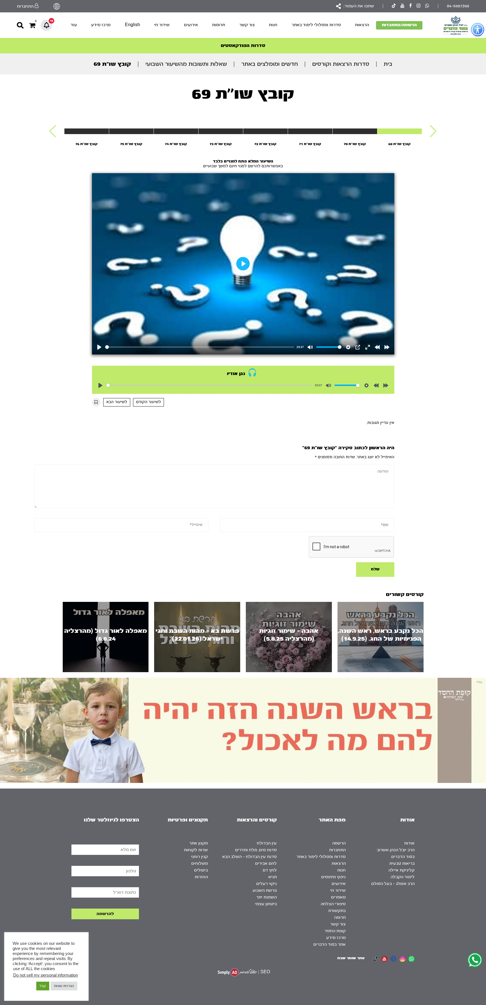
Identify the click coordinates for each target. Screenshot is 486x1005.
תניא (272, 877)
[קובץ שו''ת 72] (265, 131)
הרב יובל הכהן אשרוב (396, 850)
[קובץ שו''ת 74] (176, 131)
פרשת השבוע (265, 890)
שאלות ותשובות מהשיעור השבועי (186, 64)
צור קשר (247, 24)
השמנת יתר (266, 897)
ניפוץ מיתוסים (333, 877)
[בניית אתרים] (237, 972)
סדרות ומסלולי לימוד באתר (316, 24)
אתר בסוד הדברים (329, 944)
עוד (74, 24)
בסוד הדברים (403, 856)
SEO (265, 972)
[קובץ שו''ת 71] (310, 131)
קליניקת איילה (401, 870)
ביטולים (201, 870)
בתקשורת (337, 910)
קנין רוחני (199, 856)
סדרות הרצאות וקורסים (340, 64)
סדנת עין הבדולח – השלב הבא (249, 856)
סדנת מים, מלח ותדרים (256, 850)
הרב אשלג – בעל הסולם (393, 883)
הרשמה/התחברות (399, 24)
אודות (409, 843)
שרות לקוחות (196, 850)
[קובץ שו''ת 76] (86, 131)
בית (388, 64)
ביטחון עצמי (266, 904)
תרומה (340, 917)
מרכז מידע (101, 24)
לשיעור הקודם (148, 402)
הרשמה (339, 843)
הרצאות (362, 24)
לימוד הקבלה (403, 877)
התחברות (337, 850)
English (132, 24)
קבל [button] (43, 986)
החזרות (201, 877)
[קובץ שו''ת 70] (355, 131)
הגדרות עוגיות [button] (64, 986)
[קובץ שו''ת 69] (399, 131)
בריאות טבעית (402, 863)
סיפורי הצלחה (333, 904)
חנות (273, 24)
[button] (433, 131)
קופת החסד (335, 931)
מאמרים (338, 897)
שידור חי (162, 24)
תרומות (218, 24)
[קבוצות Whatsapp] (427, 6)
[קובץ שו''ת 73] (221, 131)
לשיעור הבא (116, 402)
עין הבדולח (267, 843)
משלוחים (199, 863)
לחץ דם (270, 870)
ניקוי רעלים (266, 883)
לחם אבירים (266, 863)
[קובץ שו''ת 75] (131, 131)
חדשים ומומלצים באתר (269, 64)
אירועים (191, 24)
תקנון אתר (198, 843)
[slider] (199, 347)
